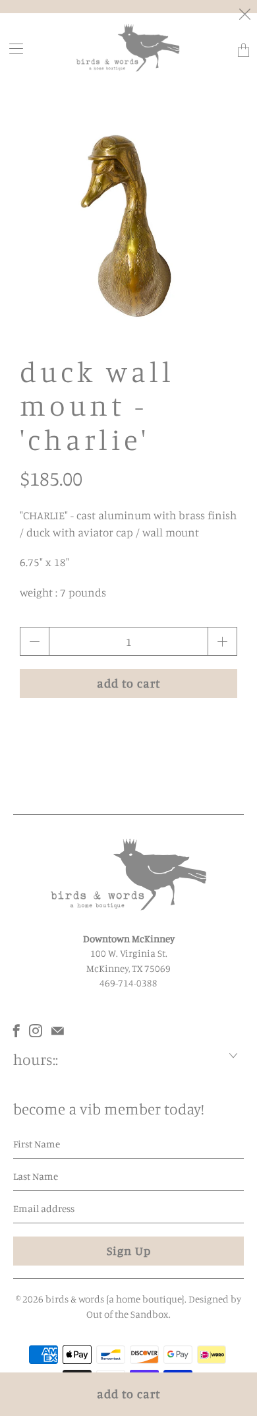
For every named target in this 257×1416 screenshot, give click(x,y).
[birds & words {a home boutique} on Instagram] (35, 1030)
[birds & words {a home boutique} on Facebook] (16, 1030)
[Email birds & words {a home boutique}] (57, 1030)
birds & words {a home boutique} (115, 1299)
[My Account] (12, 48)
